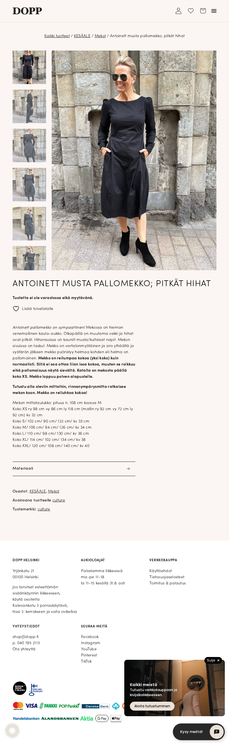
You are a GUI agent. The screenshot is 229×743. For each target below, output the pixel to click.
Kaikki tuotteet (57, 36)
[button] (12, 730)
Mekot (100, 36)
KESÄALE (82, 36)
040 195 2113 (28, 643)
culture (59, 500)
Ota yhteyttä (24, 649)
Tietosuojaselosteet (166, 577)
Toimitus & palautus (167, 583)
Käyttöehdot (160, 571)
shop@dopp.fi (26, 637)
